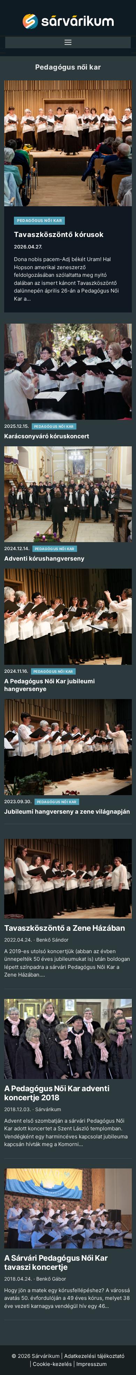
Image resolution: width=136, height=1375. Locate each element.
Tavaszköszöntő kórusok (59, 234)
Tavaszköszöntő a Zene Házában (64, 928)
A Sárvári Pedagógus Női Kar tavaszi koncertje (55, 1262)
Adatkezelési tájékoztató (94, 1356)
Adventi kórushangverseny (44, 558)
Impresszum (91, 1364)
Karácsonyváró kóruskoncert (46, 436)
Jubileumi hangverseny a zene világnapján (67, 811)
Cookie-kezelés (52, 1364)
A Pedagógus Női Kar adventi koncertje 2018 (56, 1093)
